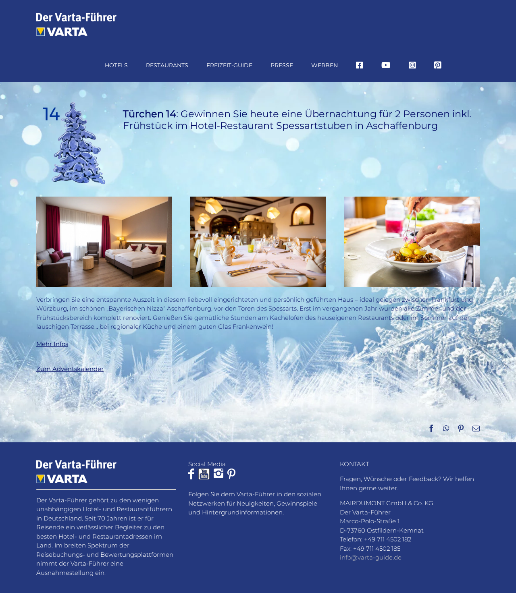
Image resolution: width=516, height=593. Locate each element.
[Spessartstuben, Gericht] (412, 199)
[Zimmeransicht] (104, 199)
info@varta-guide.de (371, 557)
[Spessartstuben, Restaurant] (258, 199)
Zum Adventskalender (70, 369)
